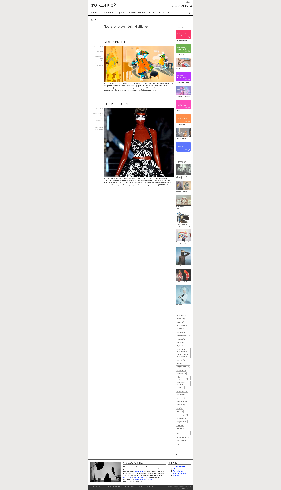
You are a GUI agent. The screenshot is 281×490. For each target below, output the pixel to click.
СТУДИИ (126, 486)
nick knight (100, 51)
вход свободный (183, 367)
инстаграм (181, 441)
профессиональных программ (144, 479)
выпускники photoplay (181, 383)
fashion (101, 58)
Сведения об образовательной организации (178, 486)
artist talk (181, 360)
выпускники (182, 422)
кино (179, 408)
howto (180, 425)
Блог (151, 12)
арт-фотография (183, 335)
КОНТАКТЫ (139, 486)
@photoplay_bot (178, 471)
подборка (181, 394)
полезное (181, 339)
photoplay (181, 332)
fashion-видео (99, 63)
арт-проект (181, 398)
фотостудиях (139, 471)
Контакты (163, 12)
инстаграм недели (183, 433)
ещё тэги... (179, 445)
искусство (181, 373)
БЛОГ (132, 486)
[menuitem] (94, 12)
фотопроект (182, 391)
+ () (179, 467)
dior (102, 118)
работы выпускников (182, 378)
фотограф (181, 315)
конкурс (181, 342)
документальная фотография (182, 355)
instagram (181, 418)
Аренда (122, 12)
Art (102, 60)
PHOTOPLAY (94, 486)
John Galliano (99, 56)
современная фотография (182, 350)
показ (101, 122)
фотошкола (182, 329)
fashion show (99, 120)
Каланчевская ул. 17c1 (180, 473)
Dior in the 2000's (116, 104)
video (180, 363)
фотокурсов (127, 477)
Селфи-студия (137, 12)
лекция (101, 125)
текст (180, 411)
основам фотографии (141, 477)
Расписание (107, 12)
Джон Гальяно (99, 127)
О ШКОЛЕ (102, 486)
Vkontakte (176, 475)
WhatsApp (176, 469)
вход (189, 2)
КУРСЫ (109, 486)
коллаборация (183, 401)
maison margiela (98, 53)
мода (180, 346)
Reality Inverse (115, 42)
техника (180, 428)
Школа (93, 12)
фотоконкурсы (183, 437)
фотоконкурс (182, 415)
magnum (181, 405)
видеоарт (100, 65)
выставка (181, 370)
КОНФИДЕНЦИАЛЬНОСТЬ (151, 486)
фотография (182, 325)
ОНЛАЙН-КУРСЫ (117, 486)
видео (180, 322)
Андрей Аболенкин (98, 113)
